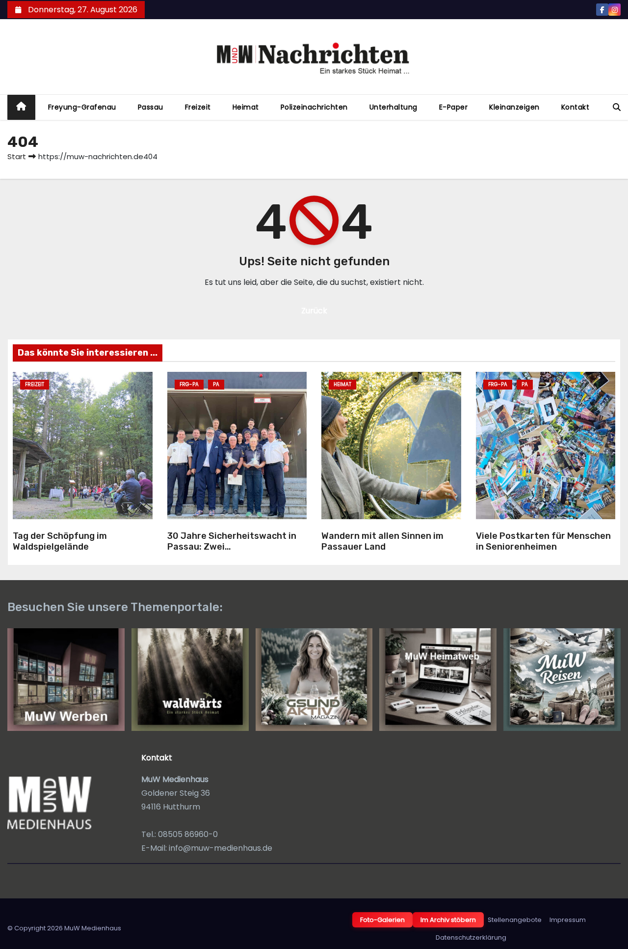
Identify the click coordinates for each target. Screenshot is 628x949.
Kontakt (575, 107)
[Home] (21, 107)
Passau (150, 107)
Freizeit (198, 107)
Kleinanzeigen (514, 107)
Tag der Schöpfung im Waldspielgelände (60, 541)
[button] (617, 107)
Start (16, 156)
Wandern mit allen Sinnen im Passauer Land (382, 541)
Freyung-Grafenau (82, 107)
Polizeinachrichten (314, 107)
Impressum (568, 919)
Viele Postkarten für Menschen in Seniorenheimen (543, 541)
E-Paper (453, 107)
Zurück (314, 310)
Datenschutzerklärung (471, 937)
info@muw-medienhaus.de (220, 848)
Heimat (246, 107)
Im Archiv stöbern (448, 919)
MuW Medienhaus (92, 928)
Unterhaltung (393, 107)
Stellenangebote (515, 919)
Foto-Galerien (382, 919)
